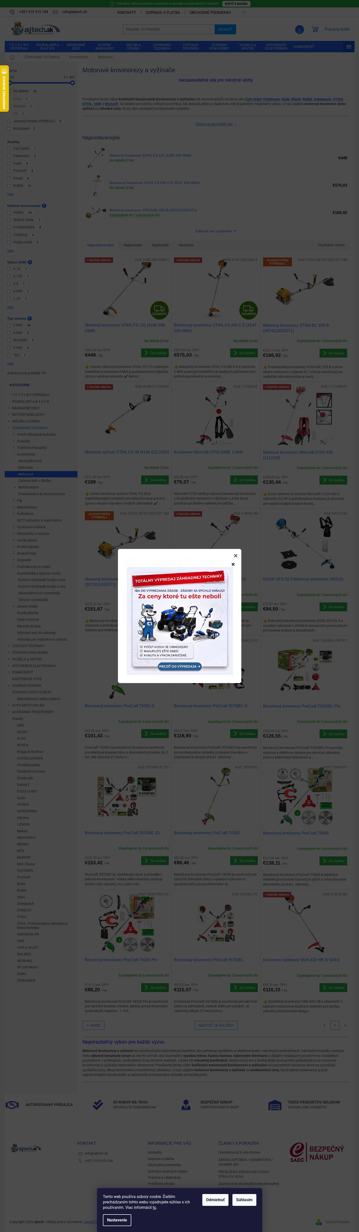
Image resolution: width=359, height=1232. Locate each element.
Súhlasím (244, 1199)
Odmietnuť (215, 1199)
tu (154, 1207)
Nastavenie (117, 1220)
